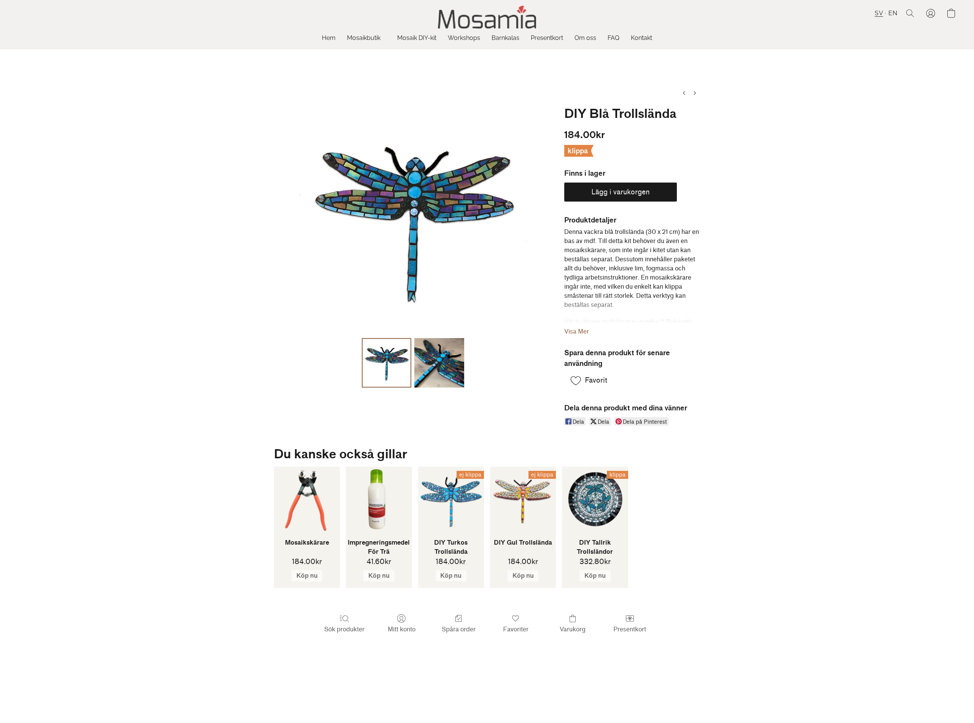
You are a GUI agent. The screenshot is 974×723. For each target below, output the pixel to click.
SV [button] (879, 13)
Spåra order (459, 629)
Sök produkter (344, 629)
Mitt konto (401, 629)
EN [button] (892, 13)
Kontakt (641, 37)
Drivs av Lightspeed (487, 702)
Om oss (585, 37)
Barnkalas (505, 37)
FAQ (613, 37)
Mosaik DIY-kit (416, 37)
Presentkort (547, 37)
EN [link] (449, 689)
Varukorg (573, 629)
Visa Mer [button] (576, 331)
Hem (329, 37)
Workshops (464, 37)
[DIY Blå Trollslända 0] (386, 363)
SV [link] (437, 689)
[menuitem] (684, 93)
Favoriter (515, 629)
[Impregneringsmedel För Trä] (379, 499)
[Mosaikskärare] (307, 499)
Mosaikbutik (364, 37)
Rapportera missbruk (536, 689)
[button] (487, 17)
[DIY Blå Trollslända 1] (439, 363)
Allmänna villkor (481, 689)
